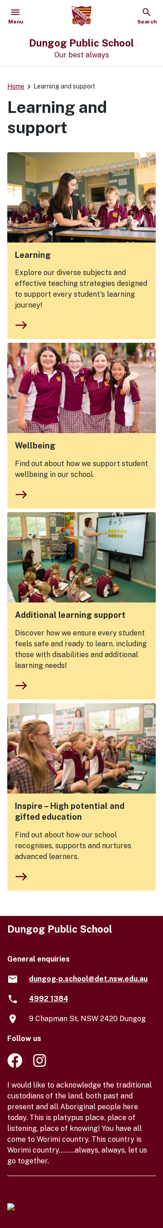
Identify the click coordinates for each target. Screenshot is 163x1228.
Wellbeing (35, 445)
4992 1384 (48, 999)
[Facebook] (14, 1065)
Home (15, 86)
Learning (33, 255)
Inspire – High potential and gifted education (70, 811)
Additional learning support (70, 615)
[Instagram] (40, 1065)
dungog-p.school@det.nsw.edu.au (88, 979)
